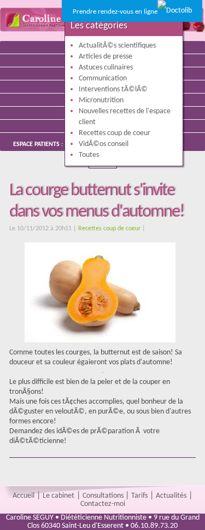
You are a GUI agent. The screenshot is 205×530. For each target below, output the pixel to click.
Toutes (89, 155)
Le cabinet (58, 496)
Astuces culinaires (106, 67)
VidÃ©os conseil (103, 144)
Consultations (104, 496)
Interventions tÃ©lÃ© (113, 89)
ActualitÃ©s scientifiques (117, 46)
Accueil (23, 496)
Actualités (171, 496)
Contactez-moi (102, 504)
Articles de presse (105, 57)
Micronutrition (101, 100)
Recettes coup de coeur (109, 228)
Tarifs (139, 496)
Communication (103, 78)
